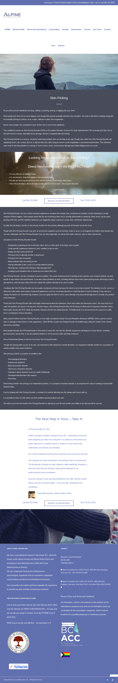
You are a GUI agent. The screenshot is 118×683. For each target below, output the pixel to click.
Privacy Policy (66, 596)
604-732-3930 (65, 560)
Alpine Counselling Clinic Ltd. (19, 680)
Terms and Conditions (85, 596)
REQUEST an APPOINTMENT (71, 557)
